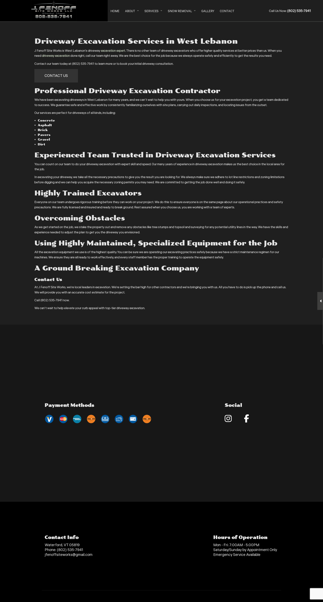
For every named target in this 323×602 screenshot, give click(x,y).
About (130, 11)
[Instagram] (228, 420)
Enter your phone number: (258, 283)
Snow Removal (180, 11)
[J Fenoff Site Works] (54, 10)
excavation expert (113, 50)
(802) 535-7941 (70, 550)
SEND (301, 335)
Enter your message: (255, 309)
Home (114, 11)
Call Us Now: (290, 11)
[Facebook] (246, 420)
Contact (227, 11)
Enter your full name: (255, 270)
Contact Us (56, 75)
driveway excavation (56, 55)
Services (151, 11)
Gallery (207, 11)
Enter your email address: (258, 296)
